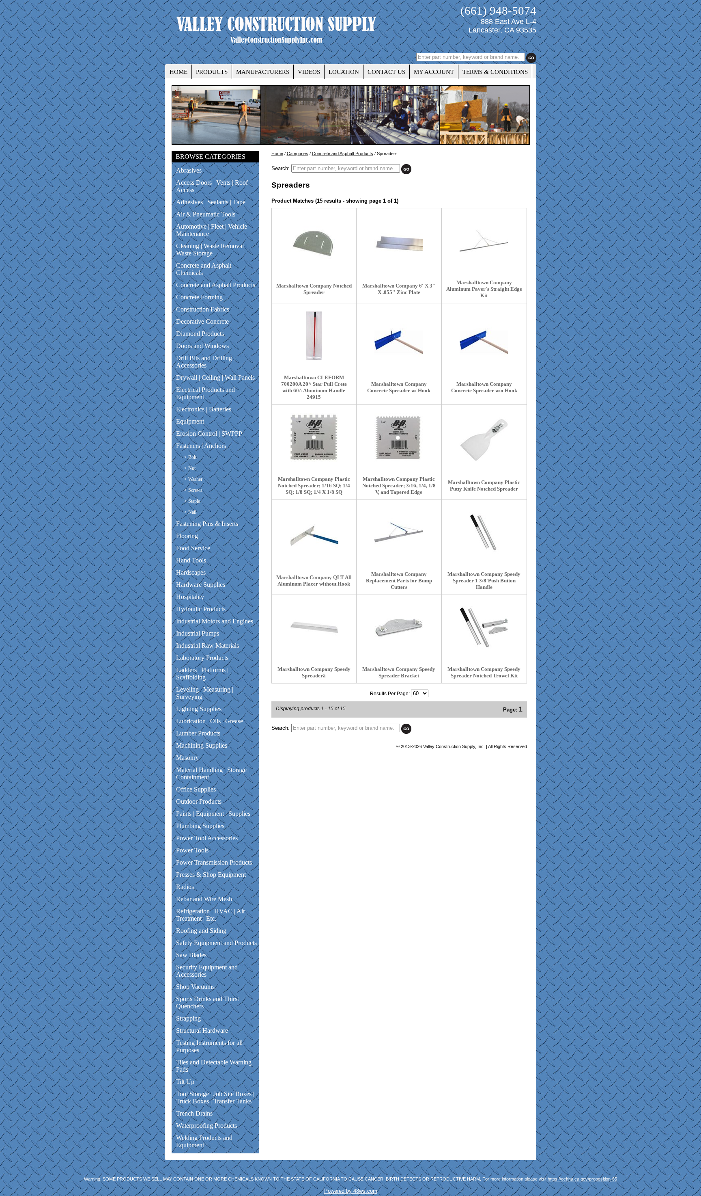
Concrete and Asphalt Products (215, 284)
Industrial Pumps (197, 633)
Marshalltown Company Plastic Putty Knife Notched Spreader (484, 485)
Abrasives (189, 170)
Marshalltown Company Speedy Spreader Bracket (398, 672)
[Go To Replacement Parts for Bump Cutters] (398, 555)
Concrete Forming (199, 297)
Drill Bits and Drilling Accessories (204, 362)
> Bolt (190, 457)
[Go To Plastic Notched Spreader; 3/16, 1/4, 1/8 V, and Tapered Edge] (398, 460)
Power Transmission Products (214, 862)
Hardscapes (191, 572)
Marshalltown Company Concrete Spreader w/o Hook (484, 387)
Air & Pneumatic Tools (205, 214)
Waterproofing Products (206, 1125)
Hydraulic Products (201, 609)
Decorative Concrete (202, 321)
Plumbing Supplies (200, 825)
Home (277, 153)
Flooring (187, 535)
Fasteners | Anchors (201, 445)
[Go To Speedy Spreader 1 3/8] (484, 555)
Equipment (190, 421)
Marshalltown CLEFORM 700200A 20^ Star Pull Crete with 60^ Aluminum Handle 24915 (314, 387)
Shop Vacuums (195, 986)
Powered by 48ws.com (350, 1191)
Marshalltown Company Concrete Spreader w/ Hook (398, 387)
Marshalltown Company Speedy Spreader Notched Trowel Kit (483, 672)
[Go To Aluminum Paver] (484, 263)
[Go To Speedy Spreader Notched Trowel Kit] (484, 650)
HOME (178, 72)
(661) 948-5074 (498, 10)
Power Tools (192, 850)
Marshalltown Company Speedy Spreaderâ (313, 672)
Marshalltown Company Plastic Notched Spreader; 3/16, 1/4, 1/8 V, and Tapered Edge (399, 485)
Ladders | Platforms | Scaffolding (202, 673)
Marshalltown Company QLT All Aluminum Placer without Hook (314, 580)
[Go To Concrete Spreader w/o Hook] (484, 365)
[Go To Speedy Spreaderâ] (314, 650)
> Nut (190, 468)
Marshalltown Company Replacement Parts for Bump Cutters (399, 580)
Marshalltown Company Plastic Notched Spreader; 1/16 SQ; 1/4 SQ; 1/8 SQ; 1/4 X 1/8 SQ (314, 485)
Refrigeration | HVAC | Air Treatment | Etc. (210, 915)
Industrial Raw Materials (207, 645)
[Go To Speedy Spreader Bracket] (398, 650)
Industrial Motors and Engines (214, 621)
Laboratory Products (202, 657)
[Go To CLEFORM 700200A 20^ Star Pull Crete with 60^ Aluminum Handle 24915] (314, 358)
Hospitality (190, 596)
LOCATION (344, 72)
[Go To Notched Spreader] (314, 267)
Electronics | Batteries (203, 409)
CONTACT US (386, 72)
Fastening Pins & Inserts (207, 523)
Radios (185, 886)
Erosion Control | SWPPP (209, 433)
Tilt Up (185, 1081)
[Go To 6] (398, 267)
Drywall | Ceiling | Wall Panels (215, 377)
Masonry (187, 757)
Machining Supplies (201, 745)
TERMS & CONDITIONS (495, 72)
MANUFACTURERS (262, 72)
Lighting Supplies (198, 708)
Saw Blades (191, 955)
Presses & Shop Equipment (211, 874)
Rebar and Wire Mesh (204, 898)
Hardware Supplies (200, 584)
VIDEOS (309, 72)
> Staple (192, 501)
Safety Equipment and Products (216, 942)
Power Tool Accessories (207, 838)
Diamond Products (200, 333)
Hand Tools (191, 560)
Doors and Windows (202, 345)
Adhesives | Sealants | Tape (210, 202)
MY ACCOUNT (434, 72)
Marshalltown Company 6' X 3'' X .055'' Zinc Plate (399, 289)
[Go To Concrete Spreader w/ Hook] (398, 365)
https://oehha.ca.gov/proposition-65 (582, 1179)
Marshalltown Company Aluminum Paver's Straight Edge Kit (484, 288)
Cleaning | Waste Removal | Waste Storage (211, 249)
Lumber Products (198, 733)
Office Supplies (196, 789)
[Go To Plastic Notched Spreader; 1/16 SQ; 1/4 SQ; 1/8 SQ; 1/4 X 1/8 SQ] (314, 460)
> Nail (190, 512)
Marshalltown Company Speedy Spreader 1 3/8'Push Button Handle (483, 580)
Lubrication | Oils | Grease (209, 721)
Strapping (188, 1018)
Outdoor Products (198, 801)
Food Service (193, 548)
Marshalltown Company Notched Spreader (314, 289)
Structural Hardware (202, 1030)
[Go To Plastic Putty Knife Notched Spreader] (484, 463)
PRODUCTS (212, 72)
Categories (297, 153)
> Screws (193, 490)
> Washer (193, 479)
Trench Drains (194, 1113)
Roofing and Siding (201, 930)
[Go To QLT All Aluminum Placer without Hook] (314, 558)
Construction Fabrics (202, 309)
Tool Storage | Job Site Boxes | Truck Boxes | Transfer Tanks (215, 1097)
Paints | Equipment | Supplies (213, 813)
